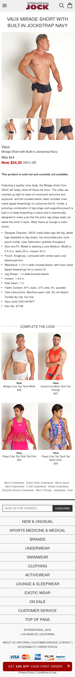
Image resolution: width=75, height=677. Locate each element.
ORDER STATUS (47, 646)
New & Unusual (37, 521)
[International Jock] (37, 3)
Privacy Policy (26, 672)
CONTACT (65, 642)
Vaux (5, 146)
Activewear (37, 574)
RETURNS (23, 642)
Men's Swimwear (14, 486)
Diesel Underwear (58, 486)
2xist (70, 490)
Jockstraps (60, 490)
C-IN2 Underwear (36, 486)
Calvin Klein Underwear (39, 482)
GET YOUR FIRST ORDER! (39, 666)
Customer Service (37, 610)
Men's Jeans (62, 482)
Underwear (37, 548)
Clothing (37, 565)
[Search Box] (61, 5)
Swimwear (37, 557)
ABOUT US (9, 642)
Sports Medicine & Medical (37, 530)
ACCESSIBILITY (27, 646)
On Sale (37, 601)
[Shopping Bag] (69, 5)
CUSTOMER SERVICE (44, 642)
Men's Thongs (44, 490)
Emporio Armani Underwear (18, 490)
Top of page (37, 619)
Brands (37, 539)
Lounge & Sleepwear (37, 583)
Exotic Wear (37, 592)
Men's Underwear (14, 482)
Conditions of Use (46, 672)
